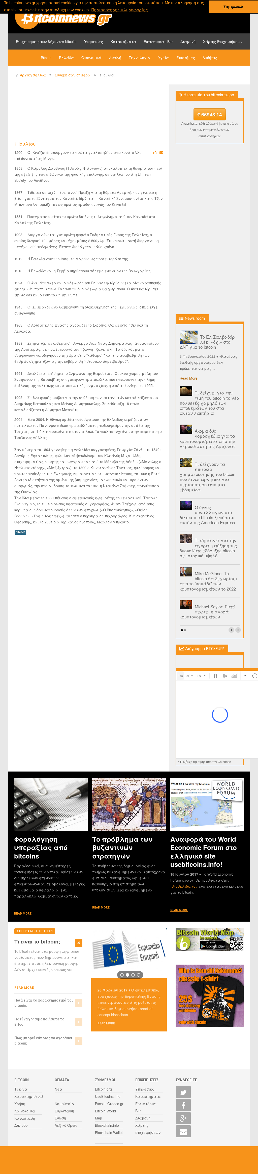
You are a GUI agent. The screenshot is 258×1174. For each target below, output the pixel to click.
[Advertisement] (106, 112)
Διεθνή (115, 57)
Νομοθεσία (64, 1103)
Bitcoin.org (103, 1089)
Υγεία (163, 57)
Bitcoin (46, 57)
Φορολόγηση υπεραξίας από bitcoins (41, 847)
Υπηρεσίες (93, 41)
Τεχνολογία (139, 57)
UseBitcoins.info (107, 1096)
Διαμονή (188, 41)
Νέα (58, 1089)
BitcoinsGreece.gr (109, 1103)
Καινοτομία (24, 1110)
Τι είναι (21, 1089)
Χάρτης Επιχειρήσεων (222, 41)
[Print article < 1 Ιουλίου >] (154, 152)
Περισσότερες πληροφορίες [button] (119, 10)
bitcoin (20, 532)
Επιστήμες (185, 57)
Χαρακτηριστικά (28, 1096)
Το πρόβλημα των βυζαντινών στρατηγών (122, 847)
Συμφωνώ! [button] (233, 6)
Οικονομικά (91, 57)
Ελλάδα (66, 57)
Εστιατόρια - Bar (158, 41)
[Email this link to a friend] (161, 152)
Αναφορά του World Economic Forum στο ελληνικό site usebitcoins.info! (203, 851)
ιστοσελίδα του (184, 886)
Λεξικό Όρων (66, 1125)
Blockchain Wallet (109, 1132)
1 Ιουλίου (25, 143)
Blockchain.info (107, 1125)
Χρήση (19, 1103)
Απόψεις (210, 57)
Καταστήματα (123, 41)
